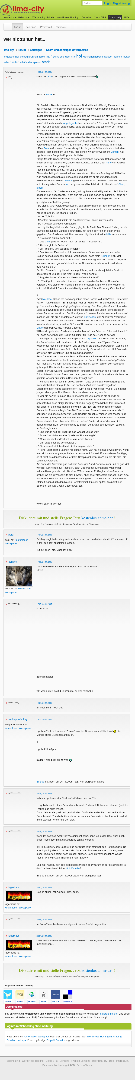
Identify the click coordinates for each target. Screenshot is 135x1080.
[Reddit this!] (45, 1002)
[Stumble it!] (33, 1002)
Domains (86, 17)
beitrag (24, 56)
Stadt (121, 184)
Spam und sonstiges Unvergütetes (67, 50)
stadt (46, 61)
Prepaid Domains (55, 1040)
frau (48, 56)
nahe (6, 62)
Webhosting (13, 1060)
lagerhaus (14, 887)
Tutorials (61, 27)
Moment (115, 151)
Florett (49, 94)
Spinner (92, 338)
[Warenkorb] (132, 15)
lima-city (9, 50)
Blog (111, 1060)
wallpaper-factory (17, 719)
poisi (11, 534)
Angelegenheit (71, 123)
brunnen (33, 56)
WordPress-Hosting (68, 17)
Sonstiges (36, 50)
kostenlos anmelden (97, 517)
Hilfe (126, 17)
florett (41, 56)
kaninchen (89, 56)
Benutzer (31, 27)
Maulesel (47, 299)
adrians (12, 561)
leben (98, 56)
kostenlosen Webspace (16, 541)
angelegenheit (11, 56)
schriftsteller (26, 62)
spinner (37, 62)
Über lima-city (99, 1060)
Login (107, 3)
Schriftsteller (73, 868)
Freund (69, 180)
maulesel (107, 56)
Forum (17, 27)
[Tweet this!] (9, 1002)
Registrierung (121, 3)
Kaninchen (90, 317)
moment (117, 56)
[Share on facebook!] (57, 1002)
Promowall (46, 27)
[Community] (9, 25)
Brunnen (105, 256)
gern (67, 56)
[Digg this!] (21, 1002)
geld (62, 56)
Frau (46, 148)
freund (55, 56)
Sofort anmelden (109, 1013)
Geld (47, 241)
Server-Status (84, 1065)
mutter (126, 56)
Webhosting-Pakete (43, 17)
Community (115, 17)
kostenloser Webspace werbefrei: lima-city (35, 10)
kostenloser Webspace (16, 17)
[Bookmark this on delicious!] (69, 1002)
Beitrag (40, 781)
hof (79, 56)
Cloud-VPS (100, 17)
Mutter (40, 327)
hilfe (73, 56)
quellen (14, 62)
